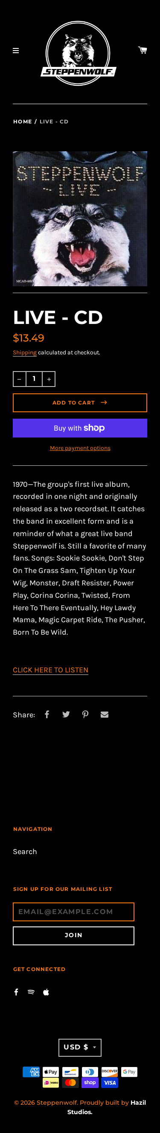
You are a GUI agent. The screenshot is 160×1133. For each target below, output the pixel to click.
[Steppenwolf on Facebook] (16, 991)
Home (22, 121)
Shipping (25, 352)
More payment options (80, 448)
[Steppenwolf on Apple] (46, 991)
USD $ (76, 1047)
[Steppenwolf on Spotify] (31, 991)
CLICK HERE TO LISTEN (50, 669)
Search (25, 851)
